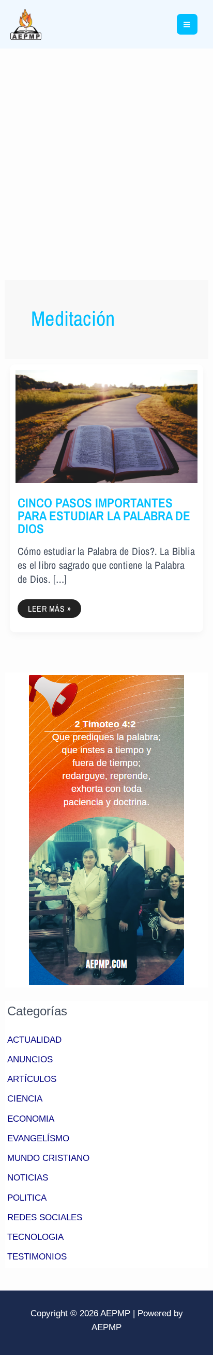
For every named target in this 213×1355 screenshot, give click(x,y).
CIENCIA (24, 1099)
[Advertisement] (106, 160)
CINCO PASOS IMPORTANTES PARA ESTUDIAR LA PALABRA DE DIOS (104, 515)
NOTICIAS (27, 1178)
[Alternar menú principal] (187, 24)
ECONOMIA (30, 1119)
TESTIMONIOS (37, 1257)
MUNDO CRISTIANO (48, 1158)
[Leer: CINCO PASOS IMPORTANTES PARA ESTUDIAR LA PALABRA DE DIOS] (106, 426)
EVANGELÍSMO (38, 1138)
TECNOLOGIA (35, 1237)
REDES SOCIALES (44, 1217)
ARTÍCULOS (31, 1079)
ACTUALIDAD (34, 1040)
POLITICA (27, 1198)
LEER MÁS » (53, 606)
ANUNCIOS (30, 1059)
